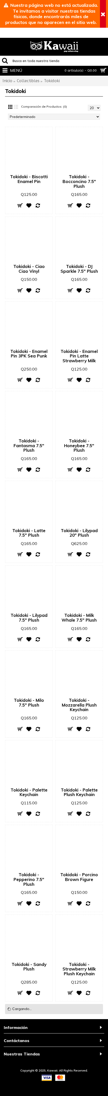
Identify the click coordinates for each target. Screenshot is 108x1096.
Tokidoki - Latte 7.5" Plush (28, 533)
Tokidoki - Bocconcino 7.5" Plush (79, 181)
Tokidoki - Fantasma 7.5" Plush (29, 445)
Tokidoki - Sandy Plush (29, 967)
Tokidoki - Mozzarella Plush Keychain (79, 704)
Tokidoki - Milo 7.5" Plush (29, 702)
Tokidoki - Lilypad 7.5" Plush (29, 618)
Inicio (7, 80)
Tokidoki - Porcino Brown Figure (79, 877)
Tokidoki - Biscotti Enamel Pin (29, 179)
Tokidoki (52, 80)
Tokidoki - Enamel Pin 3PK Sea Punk (28, 354)
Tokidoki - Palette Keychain (29, 792)
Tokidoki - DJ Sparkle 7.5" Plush (79, 269)
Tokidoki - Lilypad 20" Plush (79, 533)
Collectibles (28, 80)
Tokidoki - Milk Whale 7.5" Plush (79, 618)
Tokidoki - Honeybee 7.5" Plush (79, 445)
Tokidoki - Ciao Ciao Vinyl (29, 269)
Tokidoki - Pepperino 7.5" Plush (29, 879)
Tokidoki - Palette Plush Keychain (79, 792)
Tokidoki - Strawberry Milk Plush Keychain (79, 969)
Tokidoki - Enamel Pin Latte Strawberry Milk (79, 356)
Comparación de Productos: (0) (44, 106)
